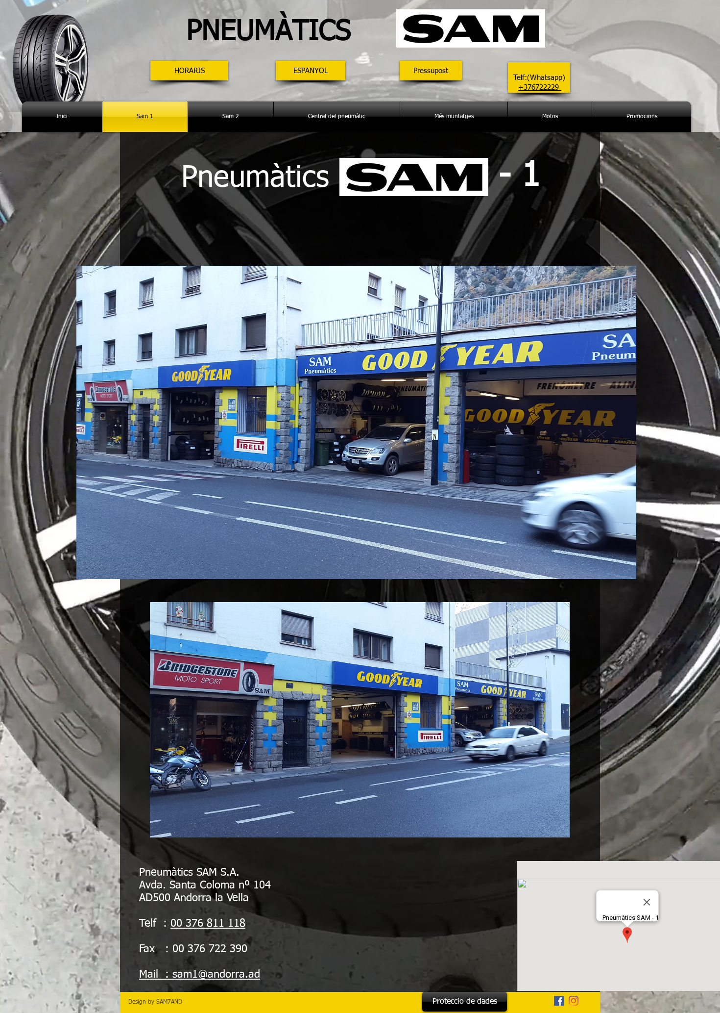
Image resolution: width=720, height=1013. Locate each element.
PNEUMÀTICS (282, 32)
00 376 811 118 (207, 923)
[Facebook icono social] (559, 1001)
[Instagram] (573, 1001)
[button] (189, 70)
